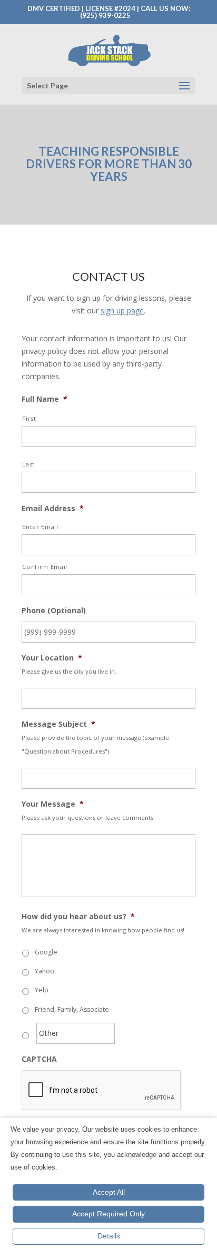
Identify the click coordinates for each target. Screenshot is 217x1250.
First (29, 418)
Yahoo (44, 971)
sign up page (122, 311)
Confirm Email (44, 567)
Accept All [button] (109, 1192)
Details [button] (108, 1236)
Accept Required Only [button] (108, 1214)
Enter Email (40, 527)
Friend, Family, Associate (72, 1009)
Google (46, 952)
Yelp (41, 989)
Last (28, 464)
